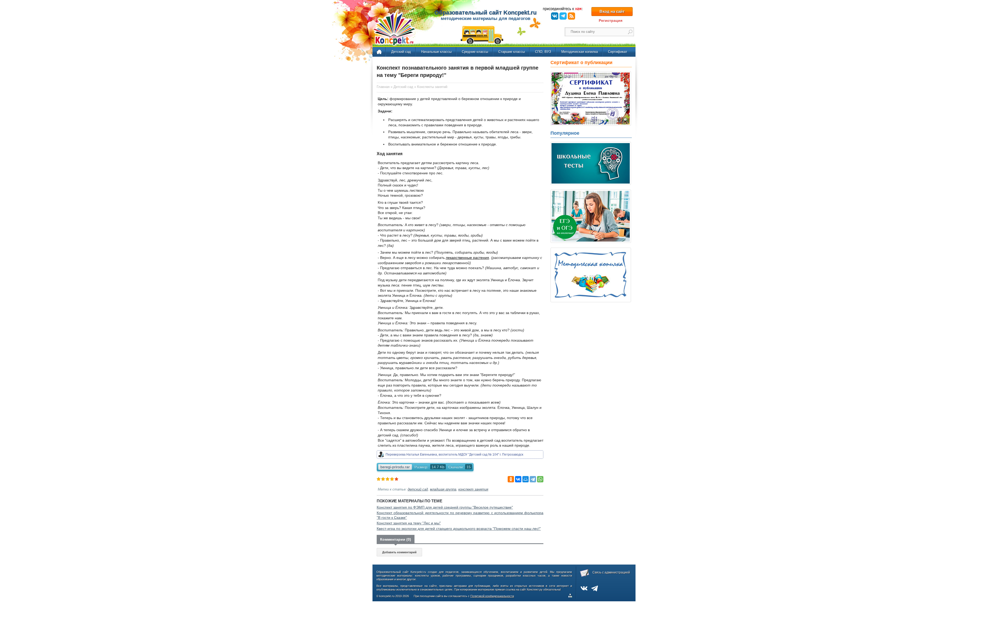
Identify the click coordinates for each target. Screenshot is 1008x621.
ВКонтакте (554, 16)
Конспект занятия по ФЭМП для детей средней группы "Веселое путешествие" (445, 507)
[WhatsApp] (540, 479)
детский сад (418, 489)
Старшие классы (511, 52)
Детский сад (401, 52)
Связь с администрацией (611, 572)
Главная (379, 52)
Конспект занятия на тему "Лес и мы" (409, 523)
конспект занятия (473, 489)
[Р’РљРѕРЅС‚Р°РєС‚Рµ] (518, 479)
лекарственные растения (467, 257)
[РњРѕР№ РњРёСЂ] (525, 479)
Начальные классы (436, 52)
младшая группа (443, 489)
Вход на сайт (612, 11)
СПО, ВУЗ (543, 52)
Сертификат (617, 52)
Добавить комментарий (399, 552)
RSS (571, 16)
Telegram (563, 16)
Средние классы (475, 52)
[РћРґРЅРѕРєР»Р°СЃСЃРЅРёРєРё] (511, 479)
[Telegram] (533, 479)
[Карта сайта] (571, 596)
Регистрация (610, 20)
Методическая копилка (579, 52)
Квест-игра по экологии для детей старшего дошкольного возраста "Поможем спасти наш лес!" (459, 528)
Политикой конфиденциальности (492, 596)
